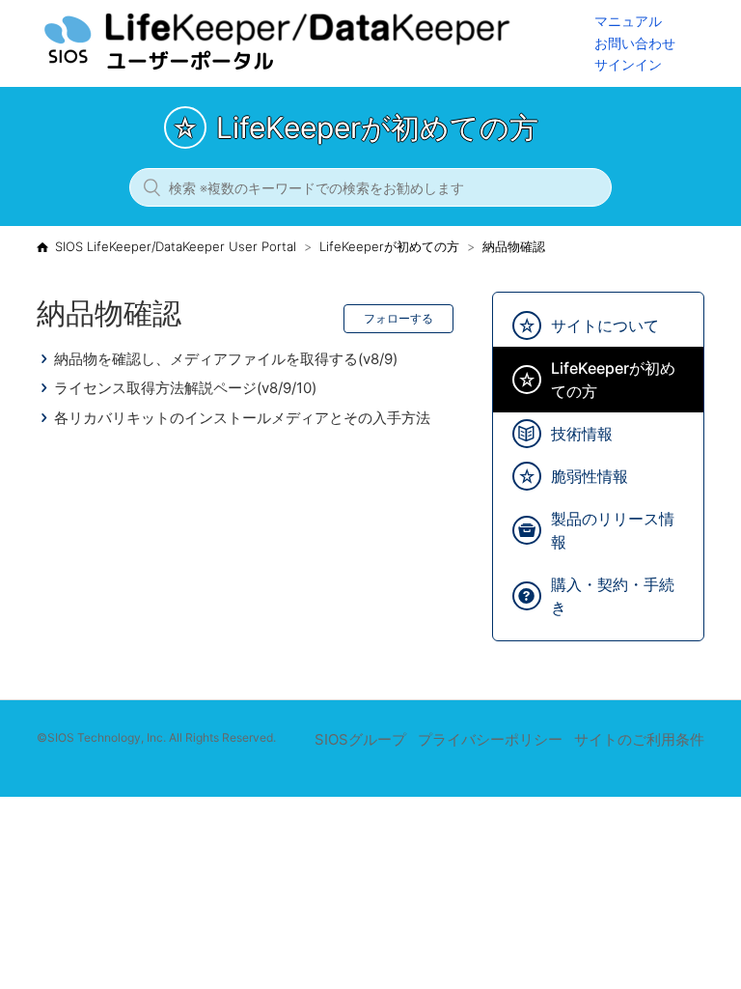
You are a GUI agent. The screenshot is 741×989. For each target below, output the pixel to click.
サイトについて (605, 325)
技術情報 (582, 433)
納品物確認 (513, 246)
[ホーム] (315, 68)
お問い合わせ (634, 43)
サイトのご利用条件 (639, 739)
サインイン (628, 64)
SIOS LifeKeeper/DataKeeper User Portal (175, 246)
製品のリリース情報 (612, 530)
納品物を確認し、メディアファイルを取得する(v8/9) (226, 359)
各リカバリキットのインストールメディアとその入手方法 (242, 418)
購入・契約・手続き (612, 596)
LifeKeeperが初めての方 (389, 246)
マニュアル (628, 21)
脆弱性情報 (589, 476)
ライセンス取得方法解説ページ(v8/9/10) (185, 388)
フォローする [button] (398, 318)
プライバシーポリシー (490, 739)
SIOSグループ (360, 739)
